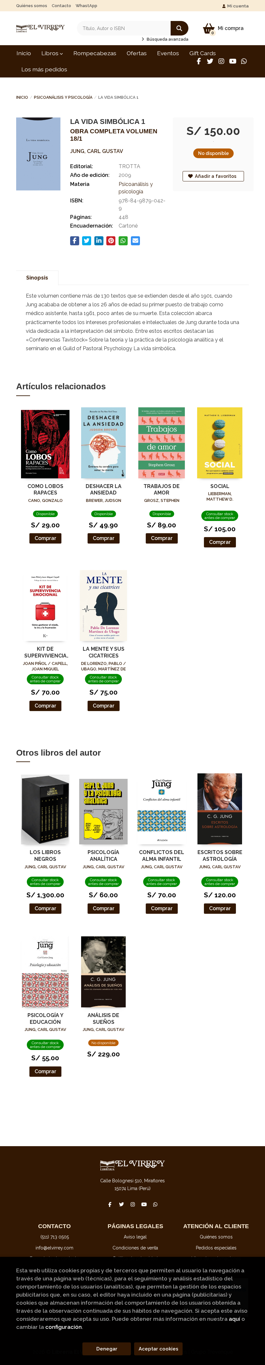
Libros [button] (50, 53)
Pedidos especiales (216, 1247)
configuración (63, 1327)
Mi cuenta (238, 5)
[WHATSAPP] (244, 61)
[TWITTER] (210, 61)
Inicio (22, 97)
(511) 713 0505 (54, 1236)
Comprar (45, 538)
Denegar (106, 1349)
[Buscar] (179, 28)
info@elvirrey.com (54, 1247)
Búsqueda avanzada (167, 39)
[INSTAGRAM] (221, 61)
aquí (234, 1319)
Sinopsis (37, 278)
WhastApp (86, 5)
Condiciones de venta (135, 1247)
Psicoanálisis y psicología (63, 97)
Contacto (61, 5)
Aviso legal (135, 1236)
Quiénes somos (31, 5)
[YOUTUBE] (233, 61)
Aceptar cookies (158, 1349)
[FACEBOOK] (199, 61)
